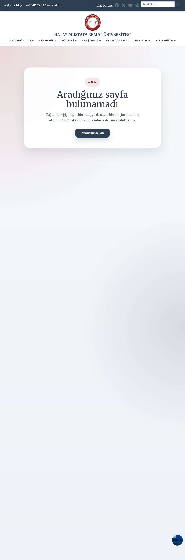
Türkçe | (19, 5)
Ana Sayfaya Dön (92, 133)
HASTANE (141, 40)
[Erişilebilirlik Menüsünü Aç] (177, 540)
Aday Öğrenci (104, 5)
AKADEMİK (46, 40)
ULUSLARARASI (116, 40)
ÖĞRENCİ (68, 40)
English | (9, 5)
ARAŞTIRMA (90, 40)
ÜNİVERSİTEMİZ (20, 40)
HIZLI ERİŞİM (164, 40)
